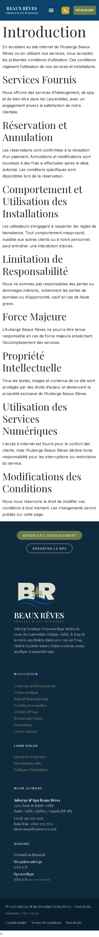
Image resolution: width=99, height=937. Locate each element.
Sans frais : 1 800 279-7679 (33, 823)
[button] (51, 10)
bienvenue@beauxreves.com (35, 829)
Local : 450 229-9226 (28, 818)
